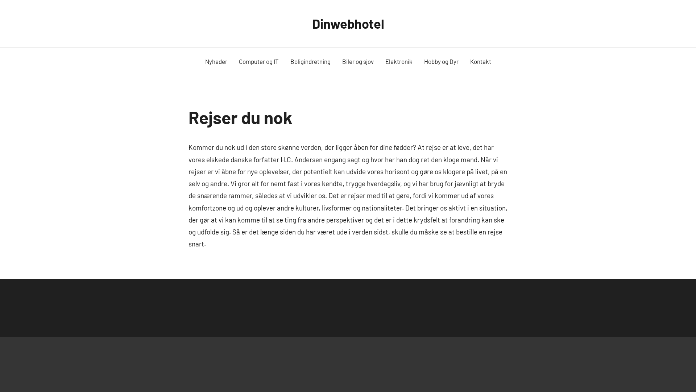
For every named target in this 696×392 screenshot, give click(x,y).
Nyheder (216, 61)
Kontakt (480, 61)
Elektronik (399, 61)
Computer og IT (259, 61)
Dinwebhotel (348, 23)
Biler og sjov (358, 61)
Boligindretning (310, 61)
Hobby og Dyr (441, 61)
